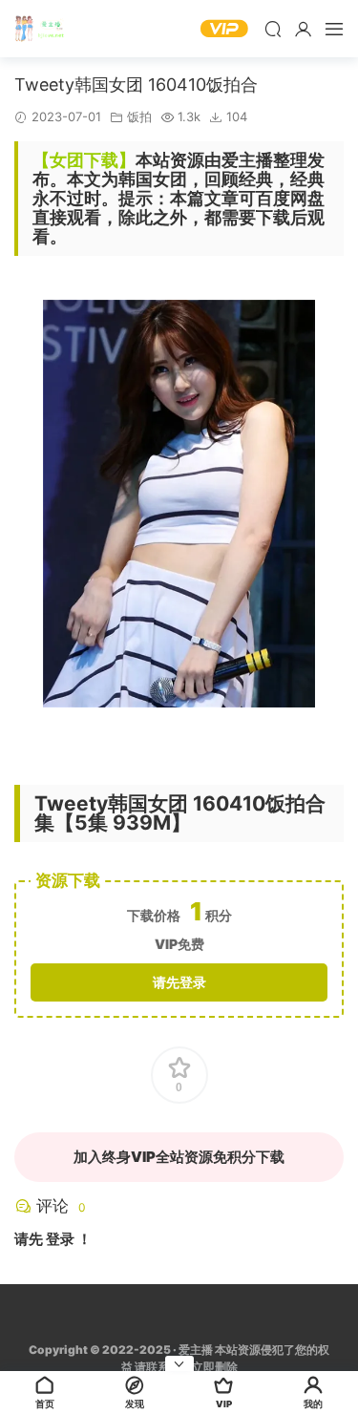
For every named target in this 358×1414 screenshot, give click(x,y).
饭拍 (139, 116)
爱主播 (43, 28)
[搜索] (273, 29)
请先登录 (179, 982)
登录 (60, 1239)
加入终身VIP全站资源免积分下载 (179, 1157)
